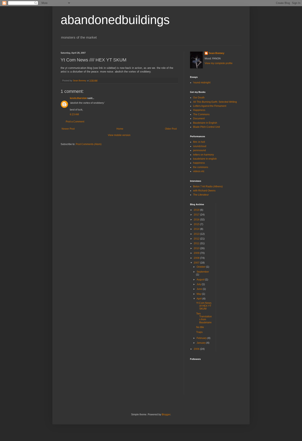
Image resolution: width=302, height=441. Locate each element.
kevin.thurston (78, 98)
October (201, 266)
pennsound (199, 150)
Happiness (199, 110)
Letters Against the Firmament (209, 106)
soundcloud (199, 146)
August (201, 279)
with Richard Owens (204, 190)
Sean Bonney (216, 53)
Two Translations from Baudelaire (204, 318)
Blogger (166, 414)
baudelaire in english (205, 158)
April (199, 298)
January (201, 342)
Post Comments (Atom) (88, 144)
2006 (197, 349)
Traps (199, 332)
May (199, 293)
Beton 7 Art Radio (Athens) (208, 186)
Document (199, 118)
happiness (199, 162)
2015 (197, 224)
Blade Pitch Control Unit (206, 127)
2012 (197, 238)
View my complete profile (219, 63)
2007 (197, 262)
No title (200, 327)
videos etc (198, 171)
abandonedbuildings (115, 20)
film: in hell (199, 141)
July (199, 284)
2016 (197, 219)
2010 (197, 248)
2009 (197, 253)
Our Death (199, 97)
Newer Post (68, 128)
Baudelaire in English (205, 122)
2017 (197, 214)
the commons (200, 167)
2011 (197, 243)
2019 (197, 209)
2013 (197, 234)
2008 (197, 258)
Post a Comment (75, 121)
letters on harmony (203, 154)
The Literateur (201, 194)
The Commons (201, 114)
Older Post (171, 128)
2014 (197, 229)
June (200, 289)
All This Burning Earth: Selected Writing (215, 101)
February (202, 338)
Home (119, 128)
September (203, 271)
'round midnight (201, 82)
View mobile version (119, 135)
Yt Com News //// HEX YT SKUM (203, 306)
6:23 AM (74, 114)
